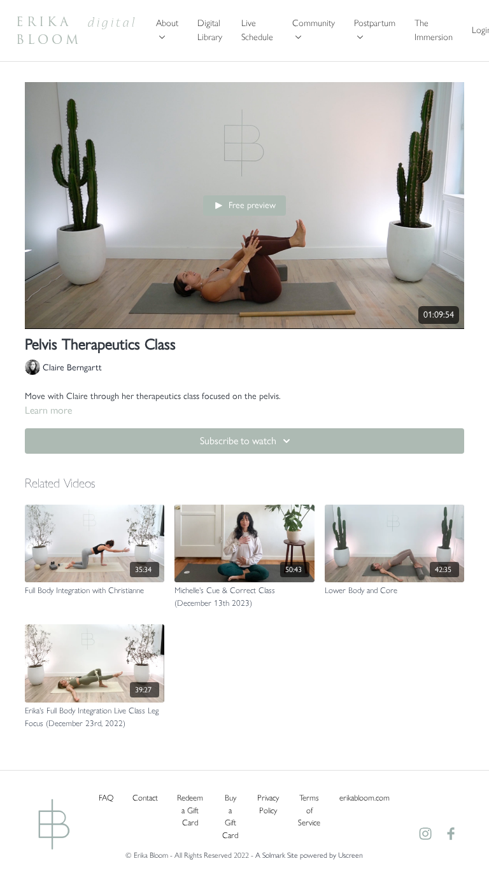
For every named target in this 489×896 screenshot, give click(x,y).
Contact (145, 797)
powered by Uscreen (331, 855)
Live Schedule (257, 30)
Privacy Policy (268, 804)
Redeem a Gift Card (190, 810)
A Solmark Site (276, 855)
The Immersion (434, 30)
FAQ (106, 797)
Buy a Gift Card (230, 816)
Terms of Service (309, 810)
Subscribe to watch (238, 441)
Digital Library (209, 30)
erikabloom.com (364, 797)
